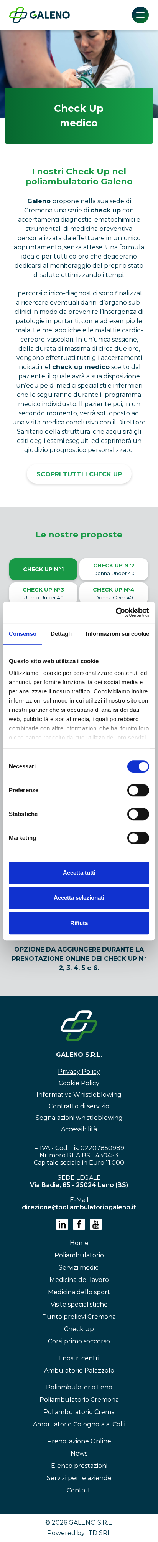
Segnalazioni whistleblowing (79, 1117)
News (79, 1453)
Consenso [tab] (22, 633)
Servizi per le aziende (79, 1478)
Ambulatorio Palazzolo (79, 1370)
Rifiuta (79, 923)
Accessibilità (79, 1129)
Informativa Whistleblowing (79, 1094)
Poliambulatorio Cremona (79, 1399)
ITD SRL (98, 1533)
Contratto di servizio (79, 1106)
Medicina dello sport (79, 1292)
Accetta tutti (79, 872)
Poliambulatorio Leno (79, 1387)
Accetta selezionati (79, 897)
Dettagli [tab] (61, 633)
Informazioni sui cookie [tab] (117, 633)
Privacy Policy (79, 1071)
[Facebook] (79, 1224)
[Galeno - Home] (39, 15)
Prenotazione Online (79, 1441)
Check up (79, 1329)
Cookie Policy (79, 1083)
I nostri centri (79, 1358)
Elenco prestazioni (79, 1465)
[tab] (43, 569)
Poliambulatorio (79, 1255)
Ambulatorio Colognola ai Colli (79, 1424)
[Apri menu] (140, 15)
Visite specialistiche (79, 1304)
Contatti (79, 1490)
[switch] (138, 790)
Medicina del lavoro (79, 1279)
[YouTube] (96, 1224)
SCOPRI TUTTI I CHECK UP (79, 474)
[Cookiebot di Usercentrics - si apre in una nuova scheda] (115, 612)
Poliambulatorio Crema (79, 1412)
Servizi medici (79, 1267)
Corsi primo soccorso (79, 1341)
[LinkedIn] (62, 1224)
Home (79, 1243)
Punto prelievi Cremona (79, 1316)
